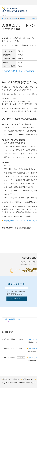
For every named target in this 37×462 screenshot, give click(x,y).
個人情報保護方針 (28, 379)
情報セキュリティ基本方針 (11, 379)
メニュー (4, 15)
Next (9, 321)
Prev (5, 321)
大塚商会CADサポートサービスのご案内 (19, 71)
